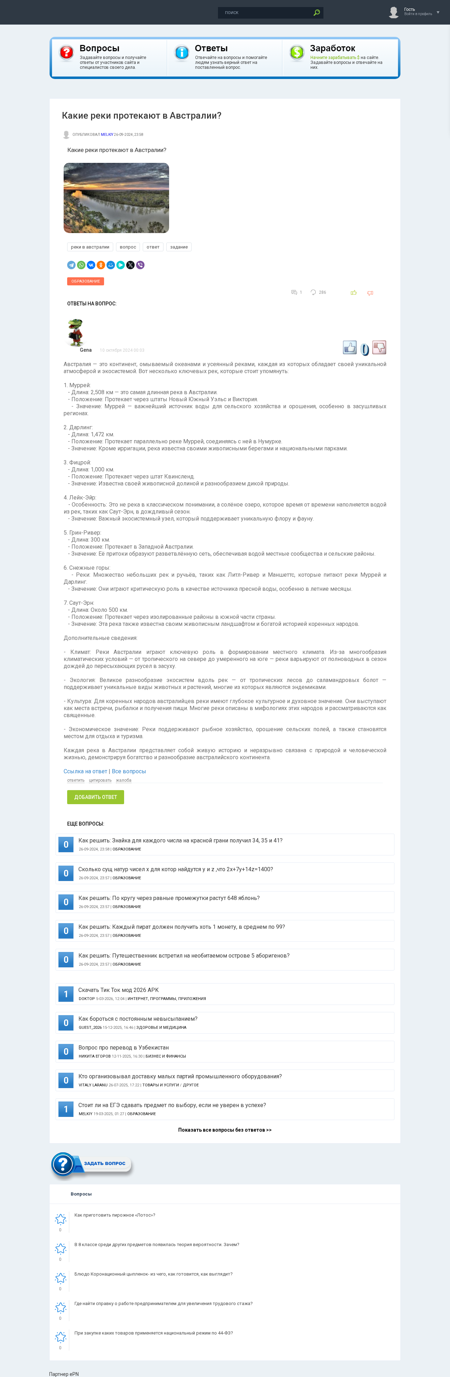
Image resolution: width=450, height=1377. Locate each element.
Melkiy (107, 135)
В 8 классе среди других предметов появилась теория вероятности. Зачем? (157, 1244)
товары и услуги (160, 1085)
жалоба (123, 780)
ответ (153, 247)
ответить (75, 780)
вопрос (128, 247)
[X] (130, 265)
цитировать (100, 780)
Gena (86, 350)
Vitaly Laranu (93, 1085)
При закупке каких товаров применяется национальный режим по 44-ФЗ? (154, 1333)
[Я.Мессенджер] (120, 265)
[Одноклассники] (101, 265)
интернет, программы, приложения (167, 999)
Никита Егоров (95, 1056)
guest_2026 (90, 1027)
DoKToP (87, 999)
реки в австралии (90, 247)
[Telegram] (71, 265)
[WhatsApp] (81, 265)
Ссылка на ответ (86, 771)
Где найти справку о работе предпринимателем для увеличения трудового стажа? (164, 1303)
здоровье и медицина (161, 1027)
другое (191, 1085)
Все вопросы (129, 771)
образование (85, 281)
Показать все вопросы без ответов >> (225, 1130)
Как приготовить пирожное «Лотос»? (115, 1215)
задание (179, 247)
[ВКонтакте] (91, 265)
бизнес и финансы (166, 1056)
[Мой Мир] (111, 265)
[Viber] (140, 265)
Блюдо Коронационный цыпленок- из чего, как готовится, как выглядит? (154, 1274)
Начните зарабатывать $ (335, 57)
